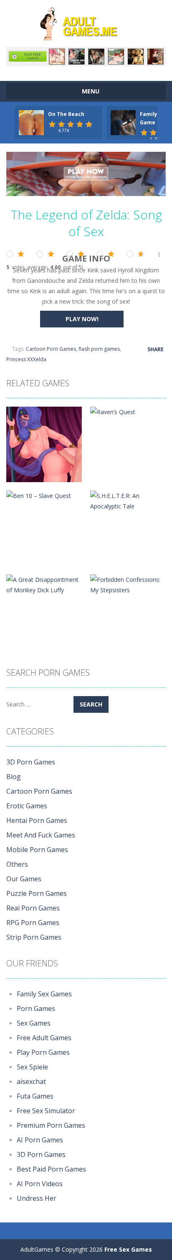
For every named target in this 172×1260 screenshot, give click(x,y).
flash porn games (99, 348)
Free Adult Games (44, 1037)
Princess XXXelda (26, 359)
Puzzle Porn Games (36, 893)
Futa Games (35, 1096)
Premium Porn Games (51, 1125)
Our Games (23, 878)
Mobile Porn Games (37, 849)
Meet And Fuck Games (40, 835)
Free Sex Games (128, 1249)
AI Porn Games (40, 1139)
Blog (13, 776)
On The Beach (66, 114)
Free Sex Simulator (46, 1110)
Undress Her (36, 1198)
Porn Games (36, 1008)
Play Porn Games (43, 1052)
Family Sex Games (44, 993)
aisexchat (31, 1081)
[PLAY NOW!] (31, 122)
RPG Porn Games (32, 922)
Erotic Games (26, 805)
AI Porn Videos (40, 1183)
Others (17, 864)
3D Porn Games (30, 762)
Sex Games (34, 1023)
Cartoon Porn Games (51, 348)
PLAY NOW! (82, 319)
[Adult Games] (86, 23)
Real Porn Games (33, 908)
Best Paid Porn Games (51, 1169)
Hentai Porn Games (36, 820)
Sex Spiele (32, 1066)
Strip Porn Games (33, 937)
